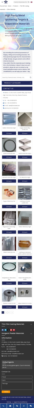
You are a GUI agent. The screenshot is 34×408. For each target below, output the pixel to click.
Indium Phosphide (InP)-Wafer (24, 278)
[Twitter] (8, 330)
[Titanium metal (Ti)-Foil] (9, 295)
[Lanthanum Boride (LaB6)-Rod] (25, 192)
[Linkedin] (5, 330)
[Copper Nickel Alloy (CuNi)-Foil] (25, 119)
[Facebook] (3, 330)
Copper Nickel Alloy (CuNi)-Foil (25, 128)
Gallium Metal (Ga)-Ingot (9, 128)
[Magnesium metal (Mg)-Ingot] (9, 218)
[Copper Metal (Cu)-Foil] (9, 192)
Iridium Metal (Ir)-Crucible (25, 303)
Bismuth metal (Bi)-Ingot (9, 177)
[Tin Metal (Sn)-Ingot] (25, 168)
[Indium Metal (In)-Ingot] (25, 218)
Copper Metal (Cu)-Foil (9, 201)
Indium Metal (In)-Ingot (25, 226)
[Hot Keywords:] (30, 77)
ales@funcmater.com (14, 105)
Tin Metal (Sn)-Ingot (25, 177)
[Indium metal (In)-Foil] (9, 243)
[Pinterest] (14, 330)
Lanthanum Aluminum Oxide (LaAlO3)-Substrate (25, 253)
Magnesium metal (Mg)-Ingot (9, 227)
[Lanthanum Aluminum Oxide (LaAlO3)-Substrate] (25, 243)
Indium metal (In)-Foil (9, 252)
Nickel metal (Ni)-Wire (9, 153)
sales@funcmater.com (13, 351)
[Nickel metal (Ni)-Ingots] (25, 144)
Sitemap (9, 402)
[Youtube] (11, 330)
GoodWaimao (23, 402)
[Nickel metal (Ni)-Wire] (9, 144)
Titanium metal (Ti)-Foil (9, 303)
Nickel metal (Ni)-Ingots (25, 153)
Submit (6, 391)
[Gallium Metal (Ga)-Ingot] (9, 118)
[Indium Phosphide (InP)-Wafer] (25, 267)
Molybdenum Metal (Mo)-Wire (9, 278)
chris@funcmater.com (18, 353)
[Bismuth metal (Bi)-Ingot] (9, 168)
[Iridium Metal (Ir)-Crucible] (25, 292)
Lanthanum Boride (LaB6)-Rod (25, 202)
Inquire (10, 133)
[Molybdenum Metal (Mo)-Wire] (9, 266)
